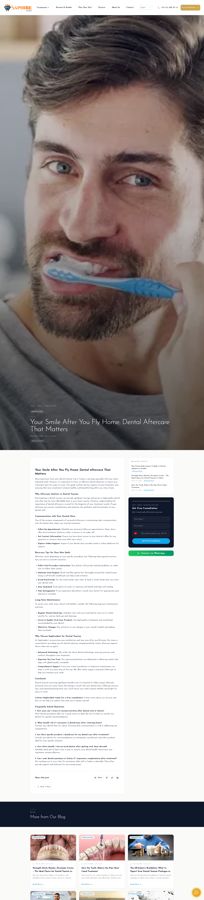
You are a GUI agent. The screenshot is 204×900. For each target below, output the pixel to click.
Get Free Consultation (151, 541)
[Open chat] (196, 892)
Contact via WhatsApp (153, 553)
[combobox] (146, 7)
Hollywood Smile (50, 406)
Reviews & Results (64, 7)
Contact (130, 7)
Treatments (42, 8)
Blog (39, 406)
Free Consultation (189, 7)
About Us (116, 7)
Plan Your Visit (84, 7)
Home (32, 406)
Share (100, 778)
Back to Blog (45, 787)
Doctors (101, 7)
